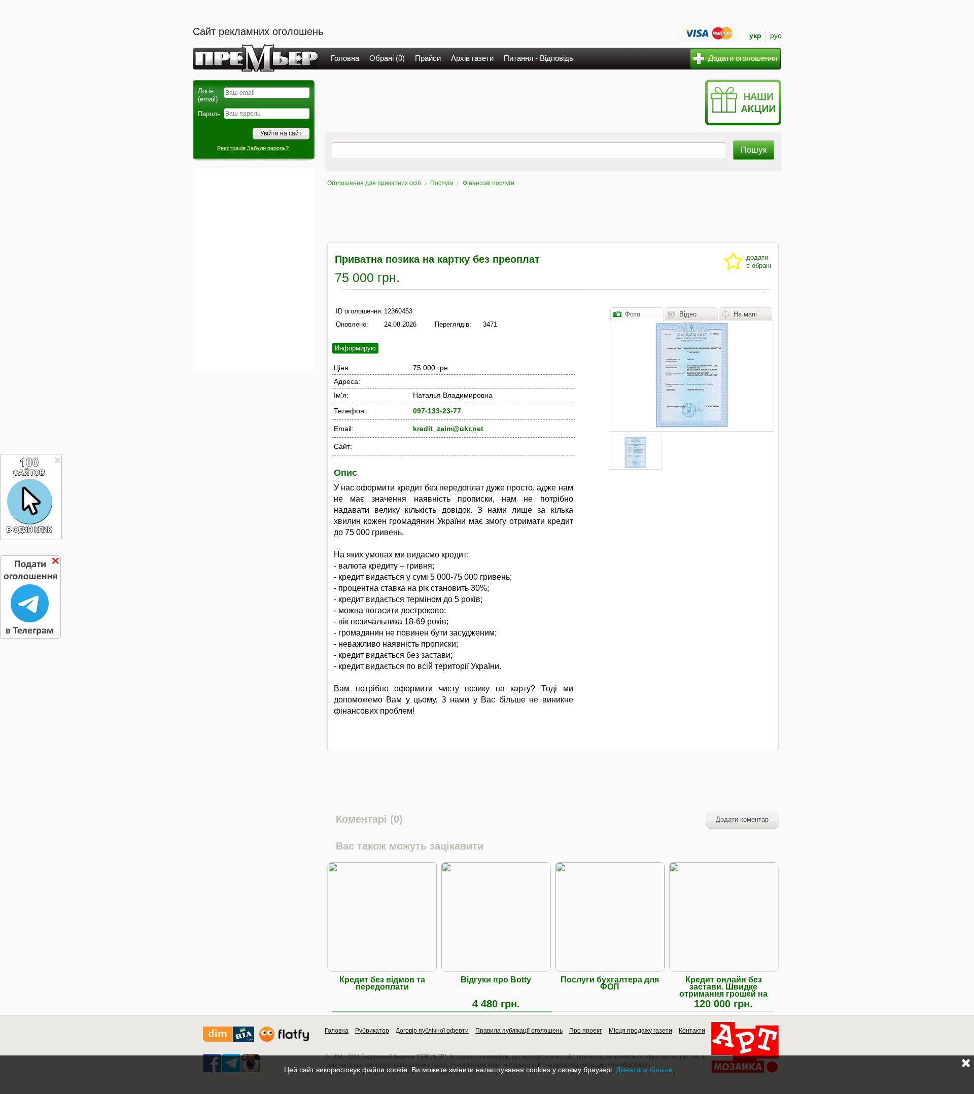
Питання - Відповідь (538, 58)
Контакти (692, 1030)
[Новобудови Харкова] (228, 1039)
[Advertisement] (254, 269)
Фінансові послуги (488, 183)
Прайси (428, 58)
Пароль (209, 114)
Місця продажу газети (640, 1030)
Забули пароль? (268, 148)
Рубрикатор (372, 1030)
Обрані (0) (387, 58)
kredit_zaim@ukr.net (448, 429)
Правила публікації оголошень (519, 1030)
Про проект (585, 1030)
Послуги (442, 183)
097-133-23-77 (437, 411)
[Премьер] (256, 68)
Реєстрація (231, 148)
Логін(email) (208, 95)
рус (775, 35)
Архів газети (472, 58)
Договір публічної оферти (432, 1030)
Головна (345, 58)
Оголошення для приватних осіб (374, 183)
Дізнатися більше (644, 1070)
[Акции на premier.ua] (743, 123)
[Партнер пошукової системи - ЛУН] (284, 1039)
